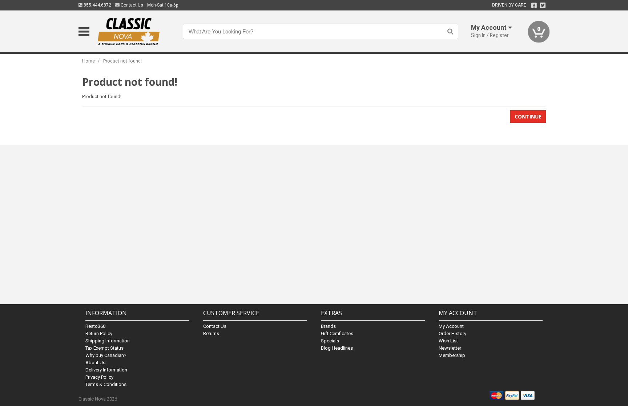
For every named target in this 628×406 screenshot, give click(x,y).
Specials (330, 340)
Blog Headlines (337, 348)
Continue (528, 116)
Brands (328, 326)
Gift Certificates (337, 333)
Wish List (448, 340)
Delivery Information (106, 370)
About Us (95, 362)
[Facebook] (534, 5)
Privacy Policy (99, 377)
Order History (452, 333)
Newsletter (450, 348)
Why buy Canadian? (105, 355)
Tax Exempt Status (104, 348)
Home (88, 61)
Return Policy (98, 333)
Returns (211, 333)
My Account (451, 326)
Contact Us (131, 5)
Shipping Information (107, 340)
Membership (452, 355)
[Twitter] (543, 5)
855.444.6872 (96, 5)
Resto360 (95, 326)
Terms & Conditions (105, 384)
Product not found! (122, 61)
